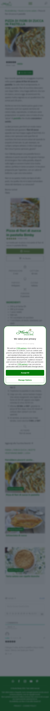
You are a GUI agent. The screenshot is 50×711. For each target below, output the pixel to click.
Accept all (25, 373)
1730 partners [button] (21, 348)
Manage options (25, 380)
